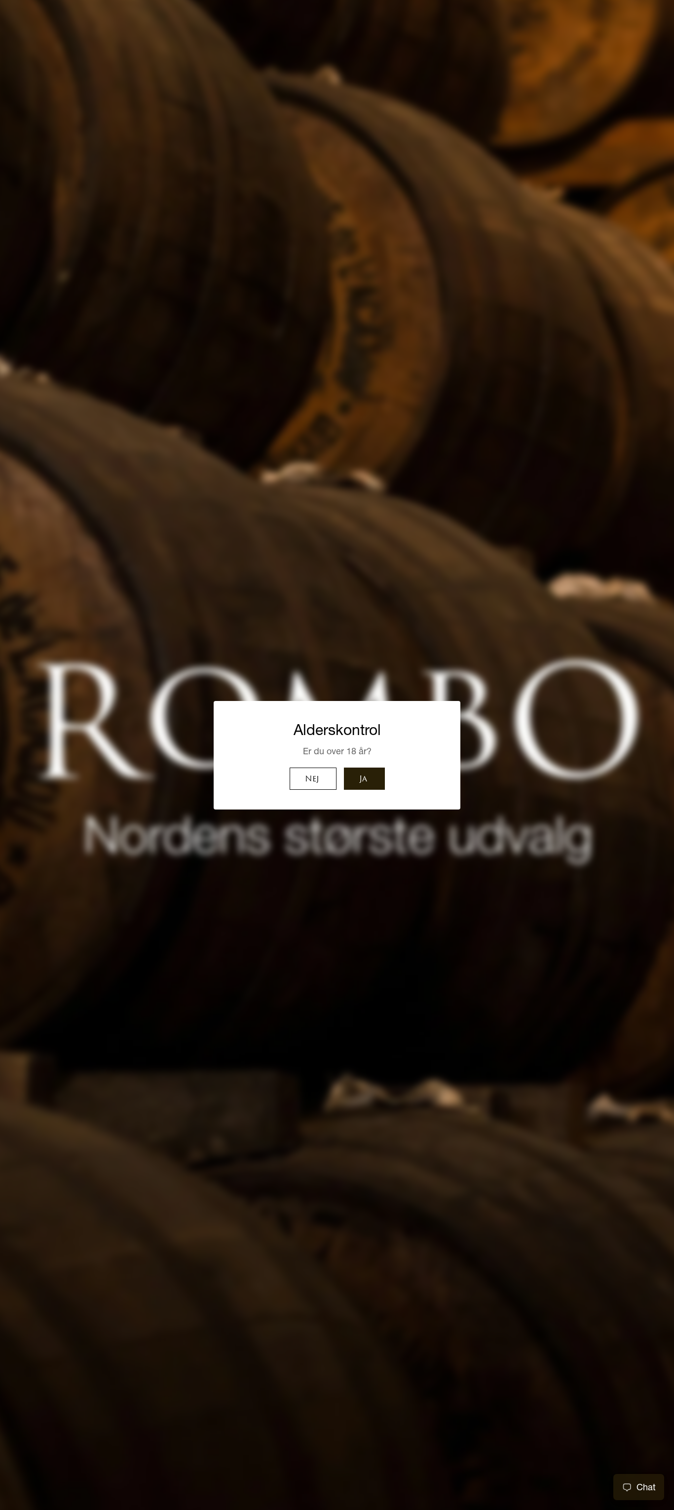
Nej (312, 779)
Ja (363, 779)
